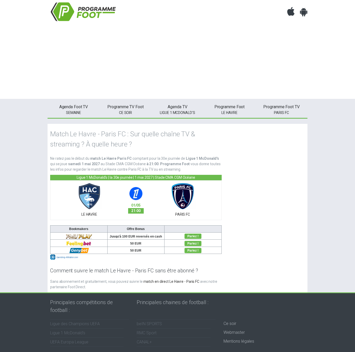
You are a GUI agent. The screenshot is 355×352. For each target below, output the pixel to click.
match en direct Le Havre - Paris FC (171, 281)
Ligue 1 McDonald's (177, 109)
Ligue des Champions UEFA (75, 323)
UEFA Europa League (69, 342)
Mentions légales (238, 341)
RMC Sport (146, 332)
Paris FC (281, 109)
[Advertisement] (177, 62)
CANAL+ (144, 342)
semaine (73, 109)
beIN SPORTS (149, 323)
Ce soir (229, 323)
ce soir (125, 109)
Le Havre (229, 109)
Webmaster (234, 332)
